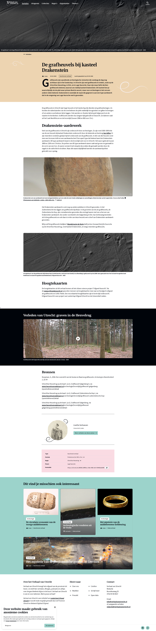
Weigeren (8, 626)
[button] (148, 3)
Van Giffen (107, 133)
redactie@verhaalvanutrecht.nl (118, 607)
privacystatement (11, 621)
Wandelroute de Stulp (75, 224)
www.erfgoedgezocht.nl (53, 291)
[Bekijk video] (78, 338)
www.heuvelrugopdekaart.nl (53, 386)
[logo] (13, 3)
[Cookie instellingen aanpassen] (55, 607)
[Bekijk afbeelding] (78, 26)
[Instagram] (148, 628)
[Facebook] (143, 628)
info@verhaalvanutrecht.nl (117, 601)
